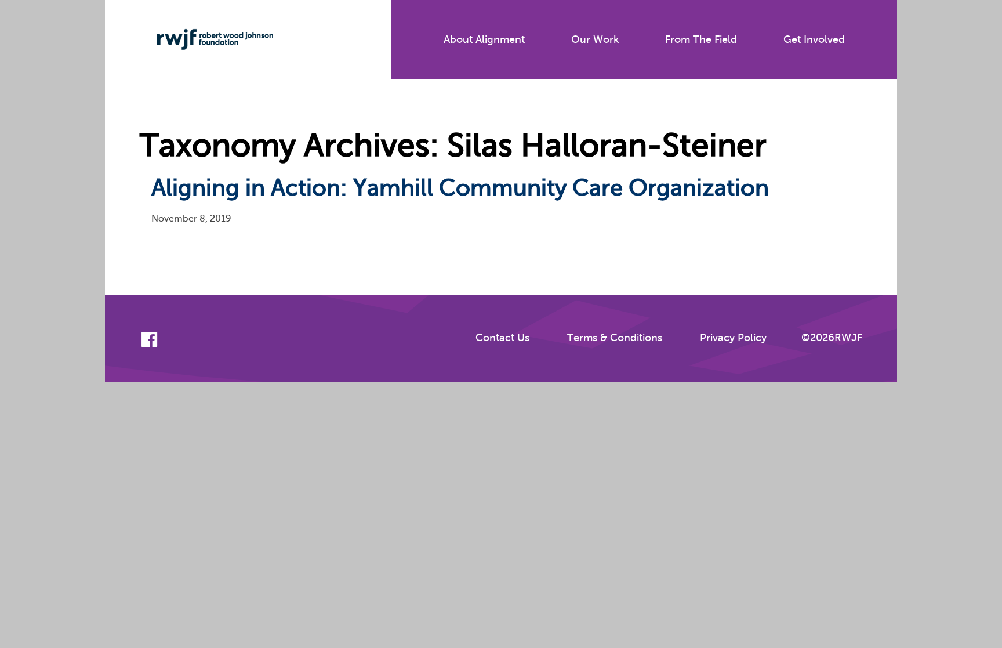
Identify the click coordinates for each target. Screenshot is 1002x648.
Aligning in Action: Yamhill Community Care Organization (460, 188)
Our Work (595, 39)
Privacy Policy (733, 337)
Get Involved (814, 39)
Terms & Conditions (614, 337)
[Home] (206, 39)
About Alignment (484, 39)
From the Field (701, 39)
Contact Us (502, 337)
